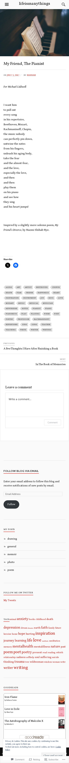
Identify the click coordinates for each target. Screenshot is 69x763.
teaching (11, 330)
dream (24, 628)
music (21, 303)
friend (29, 293)
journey (9, 641)
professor (23, 319)
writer (34, 330)
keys (51, 298)
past (63, 646)
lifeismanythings (34, 4)
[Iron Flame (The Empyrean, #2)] (61, 703)
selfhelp (30, 657)
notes (25, 308)
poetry (9, 319)
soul (37, 657)
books (32, 619)
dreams (30, 628)
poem (47, 314)
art (18, 287)
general (11, 546)
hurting (30, 633)
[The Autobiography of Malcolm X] (61, 728)
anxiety (22, 619)
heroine (7, 634)
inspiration (12, 298)
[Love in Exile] (61, 716)
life (29, 640)
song (34, 324)
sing (24, 324)
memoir (12, 554)
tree (27, 662)
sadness (21, 657)
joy (42, 298)
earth (37, 627)
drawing (12, 538)
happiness (43, 293)
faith (44, 628)
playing (35, 314)
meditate (45, 641)
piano (48, 308)
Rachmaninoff (42, 319)
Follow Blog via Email (21, 470)
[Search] (60, 4)
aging (9, 287)
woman (56, 662)
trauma (19, 662)
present (37, 652)
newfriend (11, 308)
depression (12, 628)
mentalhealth (23, 646)
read (45, 652)
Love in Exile (11, 709)
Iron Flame (10, 697)
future (58, 628)
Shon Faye (9, 712)
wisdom (48, 662)
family (51, 628)
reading (51, 652)
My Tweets (10, 600)
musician (48, 303)
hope (21, 634)
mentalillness (42, 646)
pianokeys (11, 314)
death (9, 293)
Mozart (10, 303)
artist (28, 287)
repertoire (12, 324)
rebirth (59, 652)
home (14, 634)
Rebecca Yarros (11, 700)
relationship (10, 657)
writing (47, 330)
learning (20, 641)
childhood (41, 619)
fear (19, 293)
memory (8, 646)
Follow (11, 504)
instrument (29, 298)
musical (33, 303)
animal (12, 619)
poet (56, 314)
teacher (46, 324)
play (24, 314)
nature (55, 646)
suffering (45, 657)
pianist (37, 308)
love (60, 298)
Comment (52, 422)
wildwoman (36, 661)
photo (10, 562)
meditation (54, 640)
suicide (55, 657)
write (23, 330)
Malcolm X (9, 724)
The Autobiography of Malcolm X (23, 721)
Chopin (56, 287)
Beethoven (42, 287)
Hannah (31, 75)
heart (56, 293)
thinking (9, 661)
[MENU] (7, 4)
